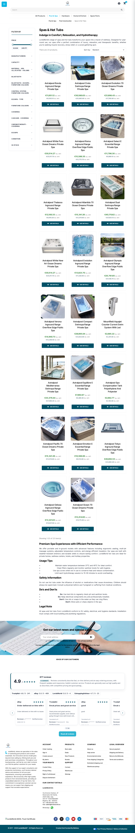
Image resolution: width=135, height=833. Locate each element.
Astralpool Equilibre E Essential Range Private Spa (83, 385)
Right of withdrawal (49, 774)
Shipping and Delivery (116, 752)
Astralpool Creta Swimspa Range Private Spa (82, 86)
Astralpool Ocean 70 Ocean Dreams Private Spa (82, 508)
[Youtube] (73, 819)
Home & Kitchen (80, 16)
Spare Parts (95, 16)
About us (90, 749)
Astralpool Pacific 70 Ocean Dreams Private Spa (52, 447)
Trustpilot (53, 702)
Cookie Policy (47, 767)
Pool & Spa (53, 16)
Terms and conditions (116, 759)
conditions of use (66, 641)
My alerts (46, 759)
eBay (19, 702)
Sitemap (67, 774)
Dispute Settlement (49, 777)
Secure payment (114, 749)
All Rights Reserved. (36, 828)
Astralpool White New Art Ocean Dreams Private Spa (53, 263)
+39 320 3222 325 (51, 802)
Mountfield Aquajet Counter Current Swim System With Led (112, 324)
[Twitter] (67, 819)
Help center (91, 752)
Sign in (45, 752)
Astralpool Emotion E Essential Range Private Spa (82, 447)
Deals (67, 752)
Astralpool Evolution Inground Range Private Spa (82, 263)
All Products (40, 16)
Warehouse (68, 770)
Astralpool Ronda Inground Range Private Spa (53, 86)
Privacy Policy (47, 770)
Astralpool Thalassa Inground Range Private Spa (53, 205)
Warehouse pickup (93, 766)
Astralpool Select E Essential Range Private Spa (113, 144)
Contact (67, 767)
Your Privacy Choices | (105, 829)
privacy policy (86, 641)
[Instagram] (61, 819)
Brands (67, 759)
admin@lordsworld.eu (53, 804)
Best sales (68, 749)
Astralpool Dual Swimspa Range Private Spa (112, 205)
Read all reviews (67, 734)
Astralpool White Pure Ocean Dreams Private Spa (52, 144)
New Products (69, 756)
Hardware (66, 16)
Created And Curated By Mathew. (67, 828)
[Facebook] (56, 819)
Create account (48, 756)
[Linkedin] (79, 819)
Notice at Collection (120, 829)
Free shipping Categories (95, 759)
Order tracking (47, 749)
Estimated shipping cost (95, 763)
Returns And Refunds (116, 756)
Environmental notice (94, 756)
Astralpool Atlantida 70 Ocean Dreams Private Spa (83, 205)
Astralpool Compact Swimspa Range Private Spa (82, 324)
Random (96, 50)
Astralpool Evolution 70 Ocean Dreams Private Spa (112, 86)
